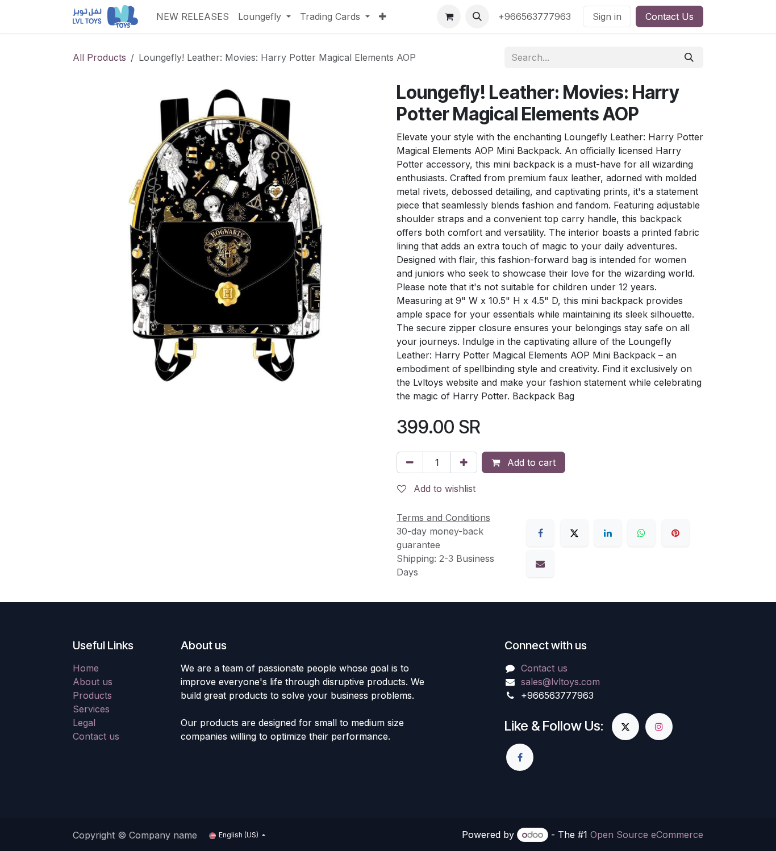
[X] (574, 533)
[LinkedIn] (607, 533)
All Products (99, 57)
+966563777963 (536, 16)
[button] (477, 16)
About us (92, 681)
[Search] (689, 57)
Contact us (96, 736)
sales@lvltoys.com (560, 681)
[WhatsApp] (641, 533)
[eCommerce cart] (449, 16)
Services (91, 709)
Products (92, 695)
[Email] (540, 563)
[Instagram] (659, 726)
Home (86, 668)
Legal (84, 722)
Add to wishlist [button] (443, 488)
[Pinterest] (675, 533)
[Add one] (463, 462)
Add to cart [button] (530, 462)
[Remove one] (410, 462)
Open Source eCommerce (646, 834)
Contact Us (669, 16)
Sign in (607, 16)
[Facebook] (540, 533)
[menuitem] (192, 16)
